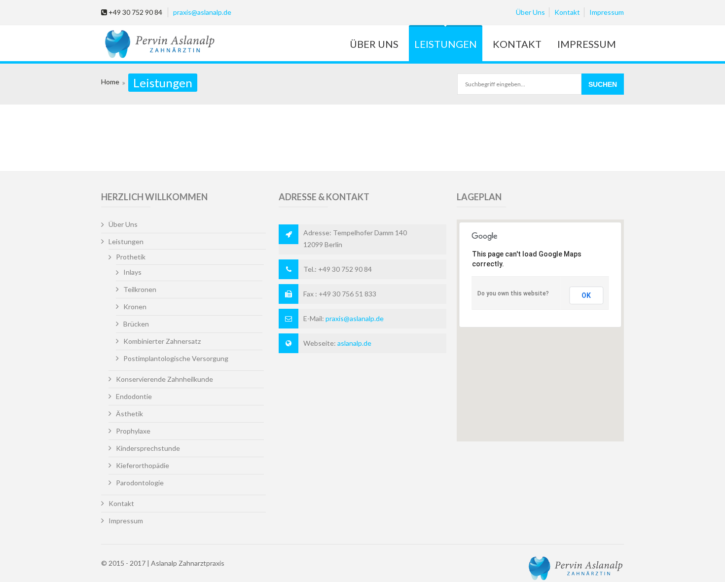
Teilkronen (139, 289)
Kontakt (567, 12)
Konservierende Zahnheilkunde (164, 379)
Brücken (136, 324)
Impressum (606, 12)
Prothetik (130, 257)
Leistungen (445, 44)
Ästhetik (129, 413)
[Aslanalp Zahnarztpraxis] (158, 44)
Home (110, 81)
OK (586, 295)
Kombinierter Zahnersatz (162, 341)
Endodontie (134, 396)
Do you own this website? (513, 293)
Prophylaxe (133, 431)
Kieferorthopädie (142, 465)
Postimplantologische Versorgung (175, 358)
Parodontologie (140, 482)
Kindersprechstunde (148, 448)
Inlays (132, 272)
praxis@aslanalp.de (202, 12)
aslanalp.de (354, 343)
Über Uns (530, 12)
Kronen (134, 306)
